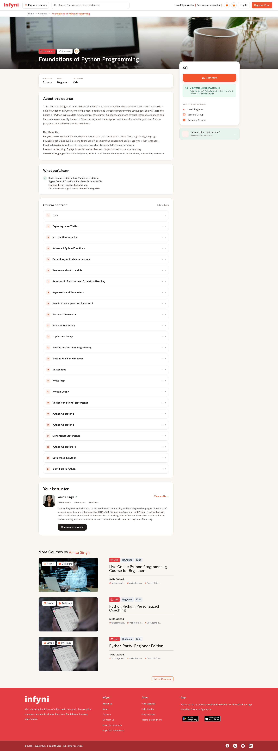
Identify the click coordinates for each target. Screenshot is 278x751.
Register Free (262, 5)
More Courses (162, 679)
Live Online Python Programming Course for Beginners (138, 568)
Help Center (148, 709)
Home (31, 13)
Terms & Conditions (152, 719)
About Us (107, 703)
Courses (42, 13)
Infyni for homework (113, 730)
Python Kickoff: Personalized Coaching (134, 608)
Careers (107, 714)
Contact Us (108, 719)
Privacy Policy (148, 714)
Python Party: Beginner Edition (136, 645)
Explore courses (37, 5)
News (105, 709)
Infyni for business (112, 725)
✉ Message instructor (72, 527)
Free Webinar (148, 703)
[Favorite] (77, 51)
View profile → (161, 496)
